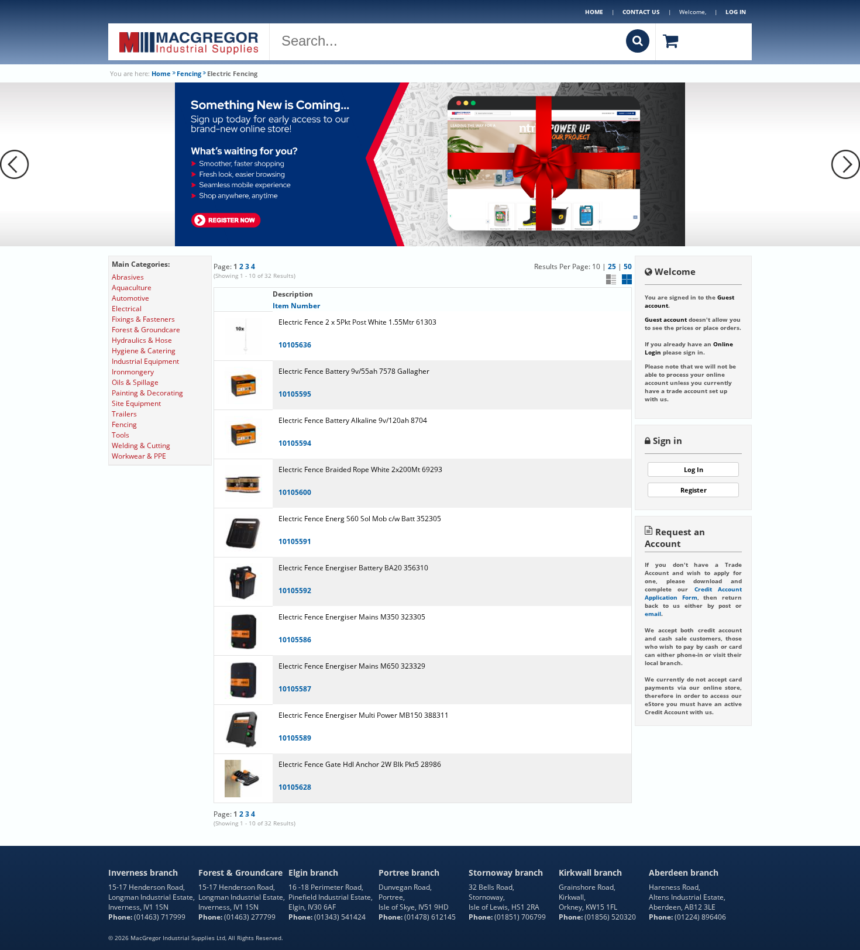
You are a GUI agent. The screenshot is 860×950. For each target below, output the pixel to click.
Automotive (130, 298)
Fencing (189, 73)
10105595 (294, 394)
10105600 (294, 492)
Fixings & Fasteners (143, 319)
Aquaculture (132, 287)
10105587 (294, 689)
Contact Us (641, 12)
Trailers (124, 414)
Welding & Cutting (141, 445)
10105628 (294, 787)
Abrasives (128, 277)
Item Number (296, 306)
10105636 (294, 345)
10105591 (294, 541)
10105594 (294, 443)
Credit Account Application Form (693, 593)
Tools (120, 435)
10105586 (294, 640)
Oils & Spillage (135, 382)
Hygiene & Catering (144, 351)
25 (612, 266)
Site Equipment (136, 403)
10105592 (294, 591)
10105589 (294, 738)
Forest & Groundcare (146, 330)
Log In (693, 469)
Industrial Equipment (145, 361)
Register (693, 490)
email (653, 614)
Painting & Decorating (147, 393)
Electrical (127, 309)
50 (628, 266)
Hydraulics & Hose (142, 340)
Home (594, 12)
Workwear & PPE (139, 456)
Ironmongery (133, 372)
